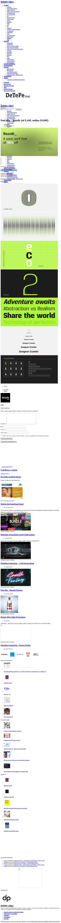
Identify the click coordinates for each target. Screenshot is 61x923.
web (8, 25)
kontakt (6, 919)
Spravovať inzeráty (9, 91)
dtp (8, 16)
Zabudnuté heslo (9, 86)
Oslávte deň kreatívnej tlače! (12, 504)
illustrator (9, 53)
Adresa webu (4, 432)
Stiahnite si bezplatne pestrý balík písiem (18, 535)
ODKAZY (6, 67)
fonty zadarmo (10, 59)
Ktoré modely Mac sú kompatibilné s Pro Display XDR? (16, 771)
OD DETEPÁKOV (8, 65)
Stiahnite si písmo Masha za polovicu (12, 740)
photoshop (9, 52)
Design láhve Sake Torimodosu (13, 617)
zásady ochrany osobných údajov (14, 912)
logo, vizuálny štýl (11, 14)
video (8, 34)
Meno (2, 426)
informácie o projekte (10, 914)
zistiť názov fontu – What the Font (15, 75)
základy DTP (10, 43)
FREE (8, 40)
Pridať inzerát (8, 89)
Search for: (3, 108)
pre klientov (10, 44)
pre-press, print (10, 17)
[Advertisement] (30, 455)
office (8, 58)
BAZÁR (6, 78)
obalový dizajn (10, 19)
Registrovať (7, 84)
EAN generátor (10, 69)
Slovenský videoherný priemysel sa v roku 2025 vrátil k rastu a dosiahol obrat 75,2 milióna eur (25, 671)
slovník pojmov (10, 62)
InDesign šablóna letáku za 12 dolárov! (13, 731)
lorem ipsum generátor (12, 73)
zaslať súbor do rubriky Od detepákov (16, 79)
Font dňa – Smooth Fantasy (11, 590)
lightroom (9, 55)
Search (18, 109)
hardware (9, 28)
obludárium (10, 32)
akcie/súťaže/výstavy (12, 8)
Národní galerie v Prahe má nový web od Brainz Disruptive (17, 760)
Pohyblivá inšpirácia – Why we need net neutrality (15, 748)
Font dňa (6, 389)
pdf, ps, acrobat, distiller (13, 46)
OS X (8, 56)
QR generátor (10, 70)
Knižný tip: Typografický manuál (11, 831)
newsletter (7, 917)
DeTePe (7, 124)
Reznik (5, 391)
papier (8, 20)
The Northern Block (12, 174)
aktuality (9, 7)
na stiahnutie (10, 31)
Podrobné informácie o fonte (8, 179)
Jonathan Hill (9, 173)
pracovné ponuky (11, 35)
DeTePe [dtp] (7, 2)
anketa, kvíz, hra (11, 10)
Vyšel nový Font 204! (8, 717)
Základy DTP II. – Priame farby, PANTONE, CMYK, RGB (29, 860)
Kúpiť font (3, 181)
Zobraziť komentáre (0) (8, 441)
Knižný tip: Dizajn (8, 683)
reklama (6, 915)
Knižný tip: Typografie (9, 797)
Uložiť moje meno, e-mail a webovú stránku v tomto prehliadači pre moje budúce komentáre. (26, 436)
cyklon (5, 862)
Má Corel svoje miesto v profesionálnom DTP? (25, 862)
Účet (5, 87)
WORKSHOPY (7, 76)
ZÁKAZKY (9, 38)
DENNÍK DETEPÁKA (9, 64)
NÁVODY (6, 41)
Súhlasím (57, 921)
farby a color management (13, 11)
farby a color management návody (15, 49)
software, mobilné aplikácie (13, 29)
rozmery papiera (11, 61)
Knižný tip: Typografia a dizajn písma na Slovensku (15, 808)
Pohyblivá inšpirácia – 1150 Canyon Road (17, 563)
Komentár (3, 424)
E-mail (3, 429)
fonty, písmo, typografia (12, 47)
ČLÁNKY (6, 5)
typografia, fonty (11, 13)
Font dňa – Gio (7, 694)
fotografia (9, 22)
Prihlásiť (6, 82)
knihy (8, 23)
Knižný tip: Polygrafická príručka (11, 819)
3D (7, 26)
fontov (20, 541)
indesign (9, 50)
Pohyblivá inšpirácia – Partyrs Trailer (16, 645)
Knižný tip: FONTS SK (8, 705)
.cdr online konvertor (12, 72)
